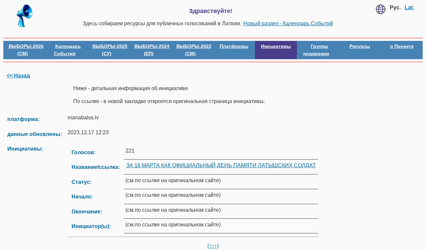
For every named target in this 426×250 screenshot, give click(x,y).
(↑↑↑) (213, 246)
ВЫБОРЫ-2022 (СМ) (193, 50)
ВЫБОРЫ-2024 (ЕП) (151, 50)
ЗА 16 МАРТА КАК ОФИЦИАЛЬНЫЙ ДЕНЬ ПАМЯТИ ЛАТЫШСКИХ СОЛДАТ (221, 165)
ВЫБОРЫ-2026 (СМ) (26, 50)
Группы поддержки (316, 50)
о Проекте (402, 46)
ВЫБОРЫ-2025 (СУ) (110, 50)
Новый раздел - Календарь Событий (288, 23)
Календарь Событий (67, 50)
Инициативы (276, 46)
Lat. (409, 7)
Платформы (234, 46)
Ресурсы (359, 46)
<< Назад (18, 75)
